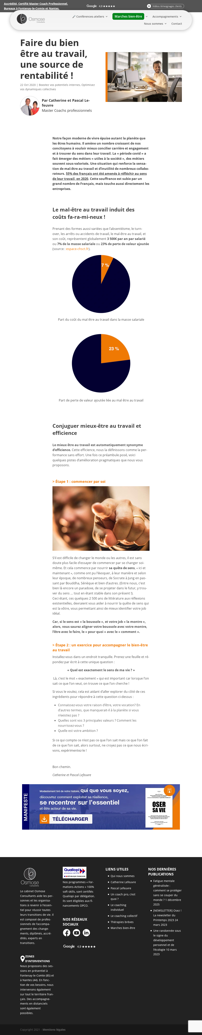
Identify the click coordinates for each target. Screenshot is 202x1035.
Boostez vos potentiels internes (59, 85)
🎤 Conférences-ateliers (88, 16)
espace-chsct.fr (77, 249)
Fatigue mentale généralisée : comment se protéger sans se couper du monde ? (167, 890)
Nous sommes (153, 23)
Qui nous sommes (123, 876)
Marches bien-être (123, 928)
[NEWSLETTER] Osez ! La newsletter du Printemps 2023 (167, 915)
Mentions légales (54, 1029)
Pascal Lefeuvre (121, 888)
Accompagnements (165, 16)
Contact (176, 23)
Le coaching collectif (124, 916)
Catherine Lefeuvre (123, 882)
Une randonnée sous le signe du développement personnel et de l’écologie (167, 940)
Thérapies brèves (122, 922)
